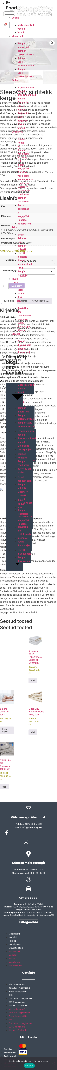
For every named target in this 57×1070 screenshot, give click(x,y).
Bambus (22, 139)
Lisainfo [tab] (23, 300)
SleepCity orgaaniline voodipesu (24, 190)
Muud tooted (16, 947)
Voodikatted (24, 223)
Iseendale (22, 319)
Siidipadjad (23, 102)
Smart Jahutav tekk (22, 238)
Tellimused (10, 1056)
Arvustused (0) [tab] (40, 300)
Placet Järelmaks (18, 1005)
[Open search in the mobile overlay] (28, 29)
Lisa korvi (16, 285)
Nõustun (29, 1065)
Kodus (21, 293)
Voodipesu (17, 131)
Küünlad (22, 330)
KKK (10, 367)
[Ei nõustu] (52, 1063)
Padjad (15, 80)
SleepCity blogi (16, 359)
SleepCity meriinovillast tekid (25, 264)
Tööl (20, 297)
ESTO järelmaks (17, 1002)
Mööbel (16, 334)
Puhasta (23, 277)
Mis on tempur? (17, 984)
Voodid (15, 17)
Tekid (14, 227)
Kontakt (15, 373)
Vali (33, 680)
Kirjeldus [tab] (9, 300)
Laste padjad (24, 449)
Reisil (20, 289)
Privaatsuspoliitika (18, 991)
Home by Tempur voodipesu (23, 461)
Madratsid (17, 36)
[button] (1, 379)
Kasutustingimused (19, 987)
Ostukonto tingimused (21, 998)
